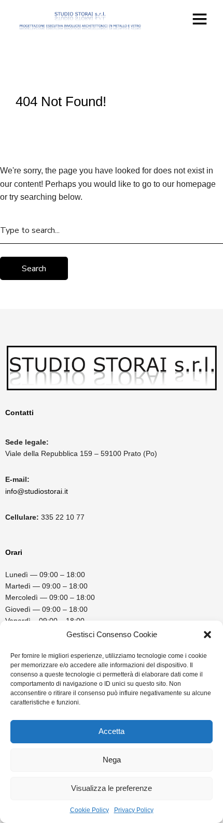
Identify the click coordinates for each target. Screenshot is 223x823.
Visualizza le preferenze (111, 788)
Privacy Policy (134, 810)
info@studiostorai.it (36, 491)
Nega (112, 759)
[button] (207, 634)
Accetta (111, 731)
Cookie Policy (89, 810)
